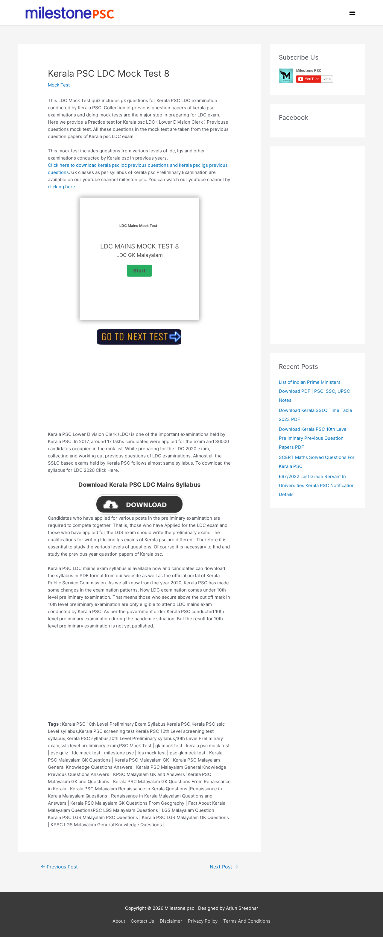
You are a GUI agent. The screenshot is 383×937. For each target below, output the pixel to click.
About (119, 921)
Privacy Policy (203, 921)
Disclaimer (171, 921)
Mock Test (59, 85)
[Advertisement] (139, 389)
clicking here (61, 186)
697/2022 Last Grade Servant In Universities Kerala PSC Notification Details (317, 485)
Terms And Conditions (246, 921)
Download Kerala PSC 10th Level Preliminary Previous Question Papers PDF (313, 438)
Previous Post (59, 867)
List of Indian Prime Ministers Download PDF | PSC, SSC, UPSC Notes (314, 391)
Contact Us (142, 921)
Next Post (224, 867)
